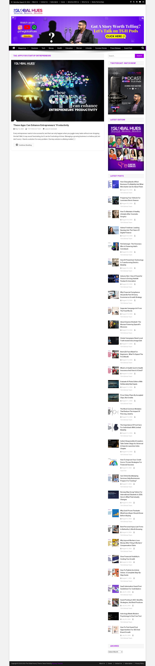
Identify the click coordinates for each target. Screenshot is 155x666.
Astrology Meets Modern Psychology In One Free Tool (130, 615)
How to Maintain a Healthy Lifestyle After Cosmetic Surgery (130, 214)
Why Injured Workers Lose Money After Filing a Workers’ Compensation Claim (131, 543)
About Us (35, 2)
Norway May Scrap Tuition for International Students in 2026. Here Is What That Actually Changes (131, 495)
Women (79, 48)
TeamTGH (123, 471)
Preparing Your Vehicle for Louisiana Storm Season (130, 199)
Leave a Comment (51, 129)
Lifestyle (89, 48)
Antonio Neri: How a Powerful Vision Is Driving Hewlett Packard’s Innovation (131, 278)
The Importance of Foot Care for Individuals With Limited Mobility (131, 427)
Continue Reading (25, 145)
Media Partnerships (98, 2)
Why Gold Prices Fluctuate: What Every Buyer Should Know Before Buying (131, 513)
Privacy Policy (139, 663)
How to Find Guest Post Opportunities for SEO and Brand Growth (130, 629)
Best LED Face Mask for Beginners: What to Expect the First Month (131, 354)
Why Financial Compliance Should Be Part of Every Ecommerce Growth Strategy (131, 294)
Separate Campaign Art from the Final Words (131, 309)
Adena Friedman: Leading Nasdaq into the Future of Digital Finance (130, 230)
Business (35, 48)
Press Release (115, 48)
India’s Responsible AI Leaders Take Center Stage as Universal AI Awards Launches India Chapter (131, 444)
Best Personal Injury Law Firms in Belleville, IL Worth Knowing (131, 528)
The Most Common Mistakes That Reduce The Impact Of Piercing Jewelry (130, 411)
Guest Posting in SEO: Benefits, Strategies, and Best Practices (131, 601)
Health (59, 48)
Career (63, 2)
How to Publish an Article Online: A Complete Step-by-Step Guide (130, 572)
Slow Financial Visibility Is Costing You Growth (129, 558)
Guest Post (128, 48)
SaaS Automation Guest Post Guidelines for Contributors (130, 587)
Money (51, 48)
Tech (43, 48)
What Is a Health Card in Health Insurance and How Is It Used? (131, 369)
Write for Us (85, 2)
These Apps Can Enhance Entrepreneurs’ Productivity (41, 125)
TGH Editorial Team (34, 129)
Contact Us (44, 2)
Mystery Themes (57, 663)
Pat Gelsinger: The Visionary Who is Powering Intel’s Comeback (130, 246)
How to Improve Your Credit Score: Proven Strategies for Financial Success (131, 462)
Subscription (54, 2)
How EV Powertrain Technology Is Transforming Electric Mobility (131, 262)
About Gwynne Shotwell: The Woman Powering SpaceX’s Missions (130, 324)
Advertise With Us (73, 2)
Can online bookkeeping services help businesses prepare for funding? (130, 478)
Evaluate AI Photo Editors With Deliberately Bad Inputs (131, 383)
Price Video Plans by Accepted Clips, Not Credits (131, 396)
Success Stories (101, 48)
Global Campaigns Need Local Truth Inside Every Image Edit (131, 339)
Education (69, 48)
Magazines (22, 48)
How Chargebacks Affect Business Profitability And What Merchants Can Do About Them (131, 184)
